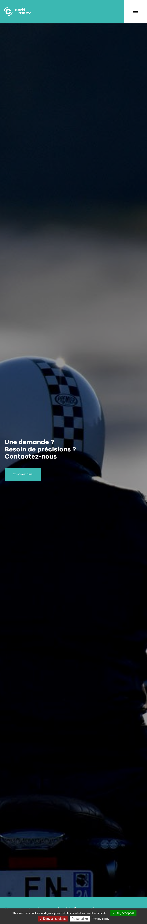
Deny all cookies (54, 918)
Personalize (80, 918)
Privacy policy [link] (100, 918)
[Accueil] (17, 11)
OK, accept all (125, 913)
